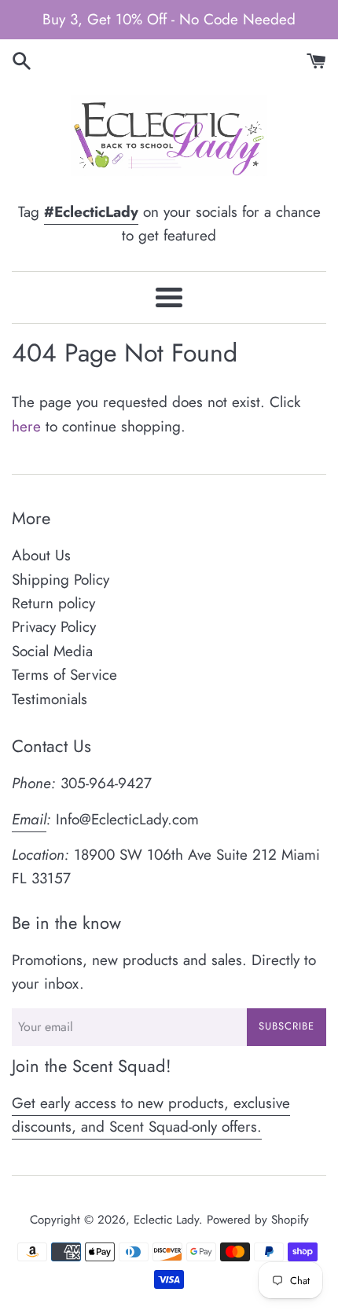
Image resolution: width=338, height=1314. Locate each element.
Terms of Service (64, 674)
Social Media (52, 651)
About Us (41, 555)
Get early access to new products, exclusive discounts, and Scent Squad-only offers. (151, 1114)
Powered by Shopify (258, 1219)
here (26, 426)
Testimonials (49, 699)
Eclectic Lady (166, 1219)
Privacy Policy (54, 626)
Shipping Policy (60, 579)
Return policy (53, 603)
